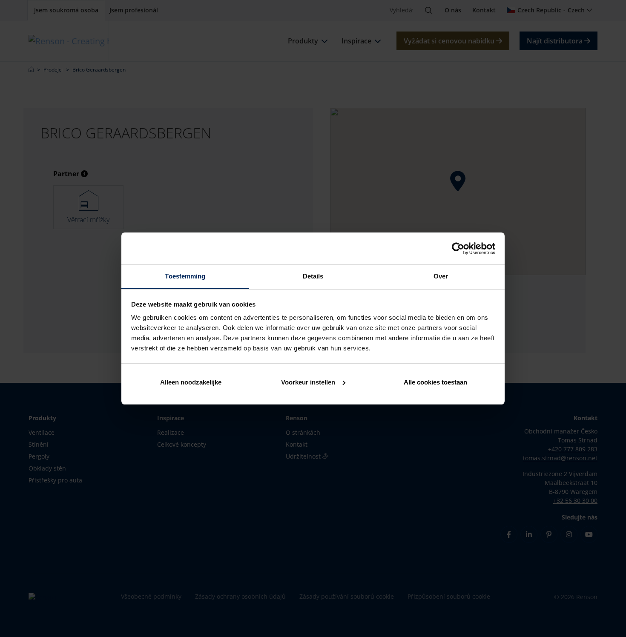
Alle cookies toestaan (435, 382)
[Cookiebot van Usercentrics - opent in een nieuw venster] (458, 248)
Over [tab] (441, 276)
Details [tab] (313, 276)
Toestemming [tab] (185, 276)
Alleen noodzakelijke (190, 382)
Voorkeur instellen (308, 382)
